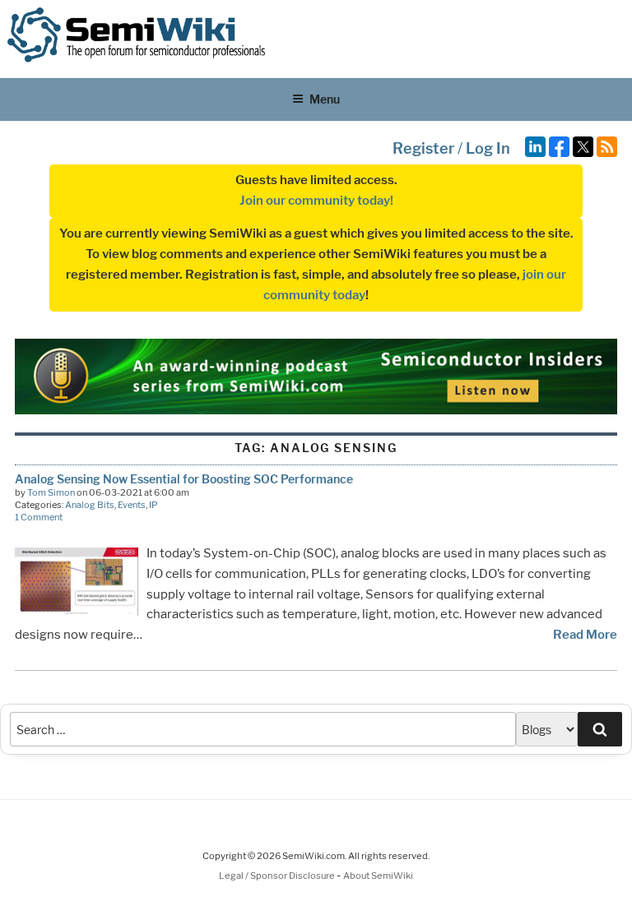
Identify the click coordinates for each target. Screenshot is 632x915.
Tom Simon (51, 492)
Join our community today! (316, 200)
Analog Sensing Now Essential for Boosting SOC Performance (184, 479)
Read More (585, 634)
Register (423, 148)
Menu (324, 99)
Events (132, 505)
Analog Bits (89, 505)
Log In (488, 148)
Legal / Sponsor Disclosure (278, 875)
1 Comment (39, 517)
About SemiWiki (378, 875)
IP (153, 505)
